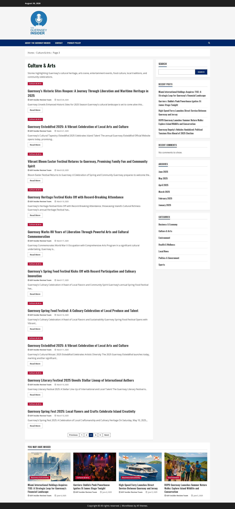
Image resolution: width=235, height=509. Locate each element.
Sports (162, 264)
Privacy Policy (74, 42)
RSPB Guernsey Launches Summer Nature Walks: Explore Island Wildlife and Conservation (185, 488)
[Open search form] (209, 43)
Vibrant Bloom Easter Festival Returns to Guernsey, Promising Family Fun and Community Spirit (87, 163)
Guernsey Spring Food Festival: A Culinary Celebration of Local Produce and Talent (83, 310)
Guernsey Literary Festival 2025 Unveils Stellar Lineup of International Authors (81, 380)
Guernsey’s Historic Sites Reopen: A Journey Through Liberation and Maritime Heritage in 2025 (88, 93)
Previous (73, 435)
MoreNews (127, 505)
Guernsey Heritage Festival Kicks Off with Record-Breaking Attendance (75, 196)
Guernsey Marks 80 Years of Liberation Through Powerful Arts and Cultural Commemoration (78, 234)
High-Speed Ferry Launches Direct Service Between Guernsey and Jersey (138, 486)
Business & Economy (168, 224)
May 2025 (163, 178)
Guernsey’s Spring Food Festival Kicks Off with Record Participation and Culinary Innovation (82, 273)
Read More (36, 110)
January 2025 (165, 205)
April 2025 (163, 185)
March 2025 (164, 191)
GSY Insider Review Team (40, 100)
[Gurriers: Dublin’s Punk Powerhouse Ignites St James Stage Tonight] (94, 467)
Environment (164, 237)
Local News (164, 251)
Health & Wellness (167, 244)
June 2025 (163, 171)
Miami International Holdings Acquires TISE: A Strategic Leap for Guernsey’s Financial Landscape (47, 488)
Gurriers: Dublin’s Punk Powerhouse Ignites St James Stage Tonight (91, 486)
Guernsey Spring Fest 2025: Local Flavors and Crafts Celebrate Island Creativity (81, 411)
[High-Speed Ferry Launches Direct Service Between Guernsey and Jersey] (140, 467)
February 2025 (165, 198)
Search (163, 64)
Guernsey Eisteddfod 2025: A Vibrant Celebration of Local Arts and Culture (78, 126)
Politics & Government (169, 258)
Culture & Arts (35, 83)
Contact (59, 42)
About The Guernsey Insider (37, 42)
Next (106, 435)
